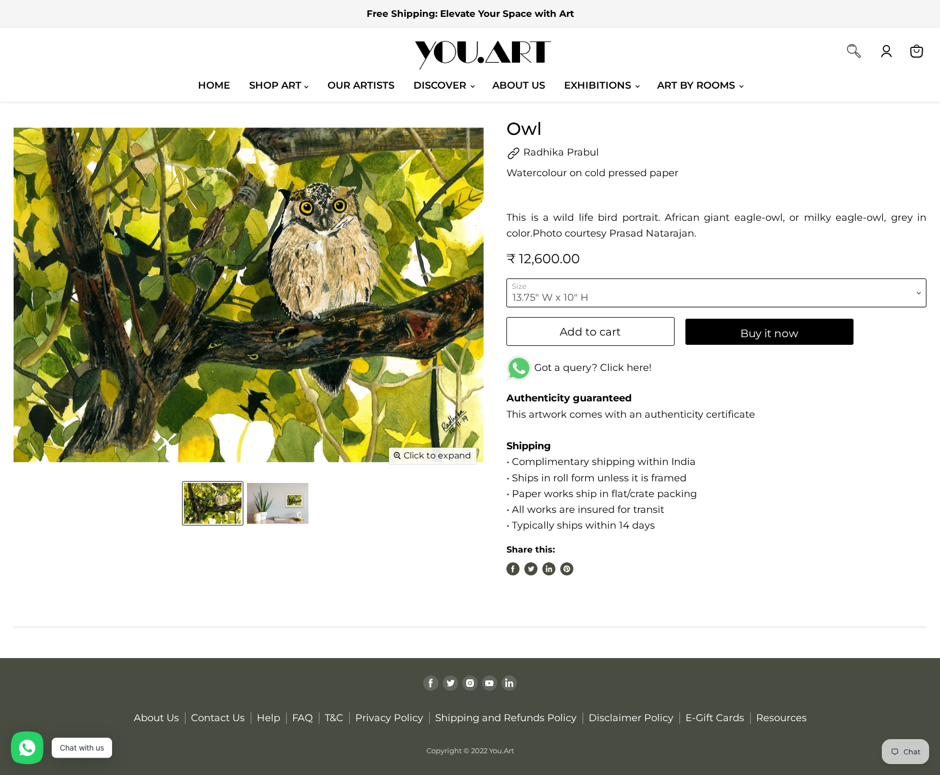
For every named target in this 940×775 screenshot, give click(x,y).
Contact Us (218, 718)
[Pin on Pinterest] (566, 568)
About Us (518, 85)
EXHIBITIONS (599, 85)
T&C (334, 718)
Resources (781, 718)
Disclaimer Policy (631, 718)
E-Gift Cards (714, 718)
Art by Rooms (697, 85)
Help (268, 718)
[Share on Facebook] (513, 568)
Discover (441, 85)
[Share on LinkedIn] (548, 568)
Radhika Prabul (560, 152)
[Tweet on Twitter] (530, 568)
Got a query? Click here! (591, 368)
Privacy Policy (389, 718)
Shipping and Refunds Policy (506, 718)
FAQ (302, 718)
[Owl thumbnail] (213, 503)
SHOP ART (276, 85)
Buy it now (769, 333)
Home (214, 85)
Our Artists (360, 85)
